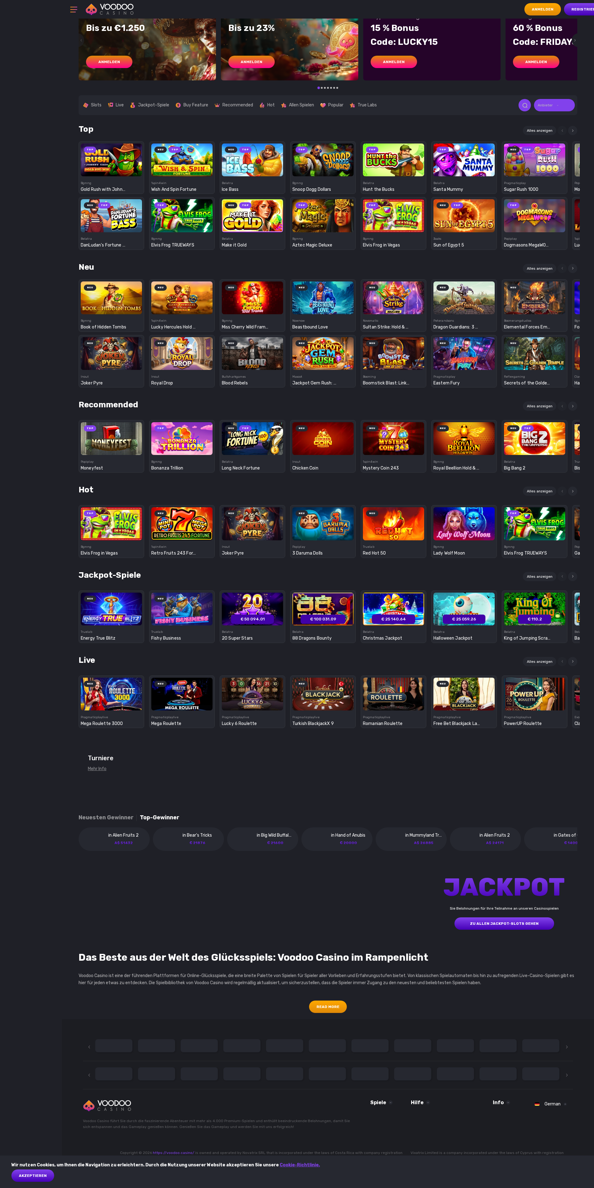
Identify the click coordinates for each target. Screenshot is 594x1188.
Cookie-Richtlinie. (300, 1165)
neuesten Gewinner (106, 818)
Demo (111, 170)
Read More (327, 1007)
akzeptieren (33, 1175)
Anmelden (542, 9)
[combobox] (554, 105)
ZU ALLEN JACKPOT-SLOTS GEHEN (504, 923)
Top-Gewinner (159, 818)
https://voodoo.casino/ (173, 1153)
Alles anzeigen (540, 130)
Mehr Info (97, 768)
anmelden (109, 62)
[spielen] (111, 158)
